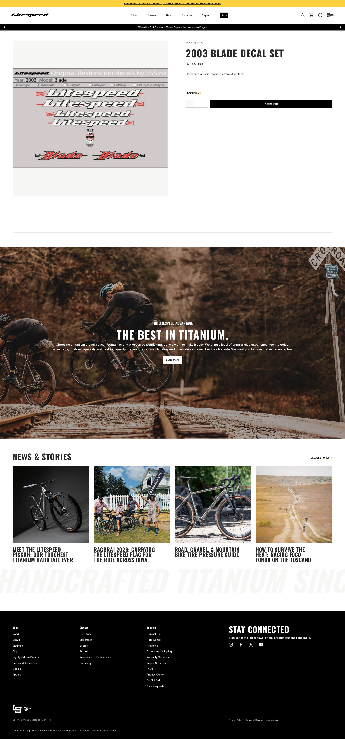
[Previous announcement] (4, 27)
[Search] (303, 15)
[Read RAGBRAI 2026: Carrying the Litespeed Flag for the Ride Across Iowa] (132, 515)
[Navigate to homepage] (30, 15)
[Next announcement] (340, 27)
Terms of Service (254, 720)
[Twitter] (251, 644)
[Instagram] (231, 644)
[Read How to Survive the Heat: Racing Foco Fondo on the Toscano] (294, 515)
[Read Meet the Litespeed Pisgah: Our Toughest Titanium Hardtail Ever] (51, 515)
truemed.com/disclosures (104, 730)
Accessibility (273, 720)
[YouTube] (261, 644)
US (332, 15)
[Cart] (311, 15)
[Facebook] (241, 644)
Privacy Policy (236, 720)
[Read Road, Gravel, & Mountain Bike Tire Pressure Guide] (213, 515)
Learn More (172, 359)
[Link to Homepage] (17, 709)
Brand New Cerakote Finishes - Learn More (172, 27)
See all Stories (320, 457)
